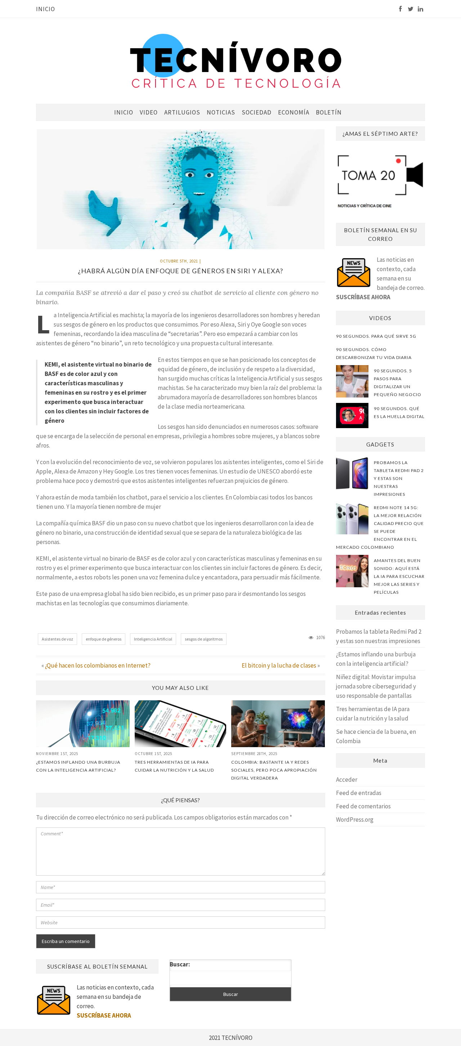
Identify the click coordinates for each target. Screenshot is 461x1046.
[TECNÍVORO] (236, 60)
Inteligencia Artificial (153, 639)
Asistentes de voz (57, 639)
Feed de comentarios (363, 806)
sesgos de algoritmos (204, 639)
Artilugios (182, 112)
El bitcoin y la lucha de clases (279, 665)
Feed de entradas (358, 793)
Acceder (346, 780)
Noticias (221, 112)
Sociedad (257, 112)
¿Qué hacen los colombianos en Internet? (98, 665)
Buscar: (180, 964)
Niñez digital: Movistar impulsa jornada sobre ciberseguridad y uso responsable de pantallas (376, 686)
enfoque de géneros (103, 639)
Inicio (45, 9)
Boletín (329, 112)
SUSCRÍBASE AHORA (363, 297)
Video (149, 112)
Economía (293, 112)
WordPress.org (354, 819)
